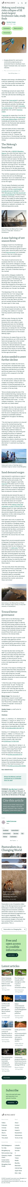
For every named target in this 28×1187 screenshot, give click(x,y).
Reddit (17, 1160)
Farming (16, 833)
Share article (17, 28)
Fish (22, 833)
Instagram (18, 1148)
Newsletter (11, 1102)
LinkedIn (17, 1145)
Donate (17, 1128)
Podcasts (4, 1125)
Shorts (4, 1133)
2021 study (15, 548)
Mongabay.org (6, 1150)
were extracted (10, 252)
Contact (17, 1125)
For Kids (4, 1148)
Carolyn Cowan (11, 22)
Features (4, 1135)
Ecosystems (14, 830)
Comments (6, 28)
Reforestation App (7, 1153)
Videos (3, 1123)
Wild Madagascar (7, 1145)
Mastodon (18, 1165)
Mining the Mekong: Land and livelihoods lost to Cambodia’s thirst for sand (12, 778)
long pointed (13, 100)
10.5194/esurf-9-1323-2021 (11, 741)
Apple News (18, 1170)
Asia (14, 24)
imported (4, 484)
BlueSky (17, 1163)
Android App (18, 1168)
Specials (4, 1130)
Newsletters (18, 1133)
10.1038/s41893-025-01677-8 (15, 728)
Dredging (5, 830)
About (16, 1123)
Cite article (6, 32)
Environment (6, 833)
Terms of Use (19, 1138)
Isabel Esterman (11, 821)
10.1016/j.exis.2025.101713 (15, 754)
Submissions (18, 1135)
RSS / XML (18, 1173)
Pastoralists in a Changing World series (15, 929)
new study (6, 115)
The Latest (5, 1138)
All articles (6, 1077)
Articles (4, 1128)
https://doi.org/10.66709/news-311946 (14, 812)
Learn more (11, 955)
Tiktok (17, 1158)
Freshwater (13, 836)
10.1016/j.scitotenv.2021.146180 (17, 766)
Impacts (17, 1130)
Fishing (5, 836)
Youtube (17, 1150)
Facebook (18, 1155)
